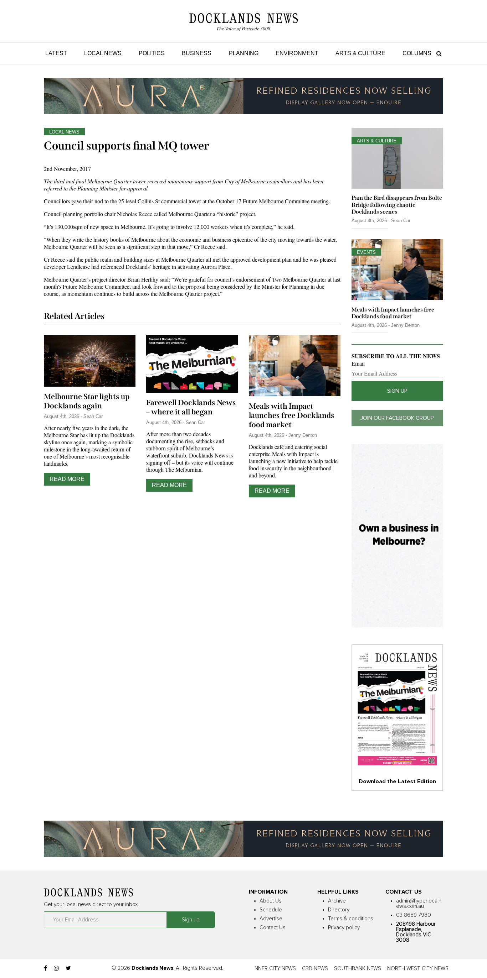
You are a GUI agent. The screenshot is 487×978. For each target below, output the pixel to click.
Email (358, 363)
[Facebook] (45, 968)
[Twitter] (68, 968)
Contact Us (273, 927)
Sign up (397, 390)
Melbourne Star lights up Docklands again (86, 401)
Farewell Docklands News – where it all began (191, 407)
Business (196, 53)
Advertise (271, 918)
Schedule (271, 909)
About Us (271, 901)
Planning (243, 53)
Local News (103, 53)
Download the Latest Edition (397, 781)
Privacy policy (344, 927)
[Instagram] (56, 968)
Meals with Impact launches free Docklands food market (291, 415)
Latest (56, 53)
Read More (67, 479)
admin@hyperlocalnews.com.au (418, 903)
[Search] (437, 53)
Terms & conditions (350, 918)
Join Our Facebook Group (397, 418)
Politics (152, 53)
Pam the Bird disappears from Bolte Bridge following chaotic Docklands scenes (397, 204)
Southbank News (357, 968)
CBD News (315, 968)
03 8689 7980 (413, 915)
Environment (297, 53)
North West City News (417, 968)
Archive (337, 901)
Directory (338, 909)
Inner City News (274, 968)
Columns (417, 53)
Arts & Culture (360, 53)
